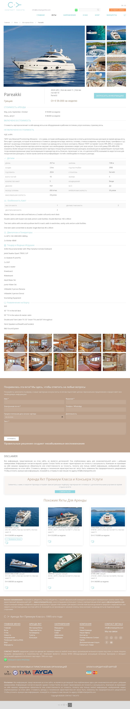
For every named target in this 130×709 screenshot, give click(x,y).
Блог (97, 15)
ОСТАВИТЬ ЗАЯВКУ (117, 10)
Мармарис (58, 637)
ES (125, 5)
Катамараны (34, 633)
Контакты (84, 635)
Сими (56, 633)
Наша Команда (86, 630)
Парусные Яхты (35, 630)
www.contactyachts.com (43, 602)
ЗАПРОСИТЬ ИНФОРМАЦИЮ (110, 95)
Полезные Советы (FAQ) (13, 640)
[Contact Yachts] (14, 6)
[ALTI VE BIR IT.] (65, 705)
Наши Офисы (85, 633)
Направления (69, 15)
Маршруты (112, 15)
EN (122, 5)
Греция (8, 101)
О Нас (85, 15)
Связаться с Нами (87, 645)
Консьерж (33, 637)
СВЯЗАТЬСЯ (65, 491)
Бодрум (57, 630)
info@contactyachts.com (41, 10)
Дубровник (58, 635)
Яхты (54, 15)
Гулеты (32, 635)
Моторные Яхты (27, 22)
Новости (7, 635)
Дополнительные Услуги (89, 642)
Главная (40, 15)
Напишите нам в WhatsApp (19, 660)
